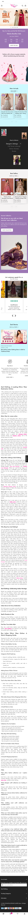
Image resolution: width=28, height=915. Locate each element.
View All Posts (13, 327)
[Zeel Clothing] (14, 5)
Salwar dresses (19, 578)
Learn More (9, 377)
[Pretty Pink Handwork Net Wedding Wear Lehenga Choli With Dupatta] (20, 102)
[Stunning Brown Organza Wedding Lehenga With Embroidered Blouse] (20, 186)
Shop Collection (6, 230)
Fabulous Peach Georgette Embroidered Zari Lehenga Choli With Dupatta (7, 197)
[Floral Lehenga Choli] (10, 72)
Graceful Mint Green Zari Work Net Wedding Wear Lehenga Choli (7, 112)
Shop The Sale (14, 45)
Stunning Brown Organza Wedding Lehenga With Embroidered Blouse (20, 197)
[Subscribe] (25, 884)
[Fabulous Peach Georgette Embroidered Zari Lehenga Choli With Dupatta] (7, 186)
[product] (3, 913)
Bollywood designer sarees (9, 486)
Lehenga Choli (10, 82)
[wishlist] (17, 913)
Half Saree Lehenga (14, 146)
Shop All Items (13, 176)
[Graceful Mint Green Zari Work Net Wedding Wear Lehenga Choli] (7, 102)
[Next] (16, 121)
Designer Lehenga (12, 144)
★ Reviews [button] (27, 458)
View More (13, 91)
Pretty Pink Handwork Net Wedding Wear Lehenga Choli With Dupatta (21, 112)
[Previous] (11, 121)
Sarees (14, 151)
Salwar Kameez (14, 149)
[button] (25, 5)
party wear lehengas (14, 466)
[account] (24, 913)
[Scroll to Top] (25, 907)
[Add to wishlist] (12, 108)
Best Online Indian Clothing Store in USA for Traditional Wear (13, 350)
